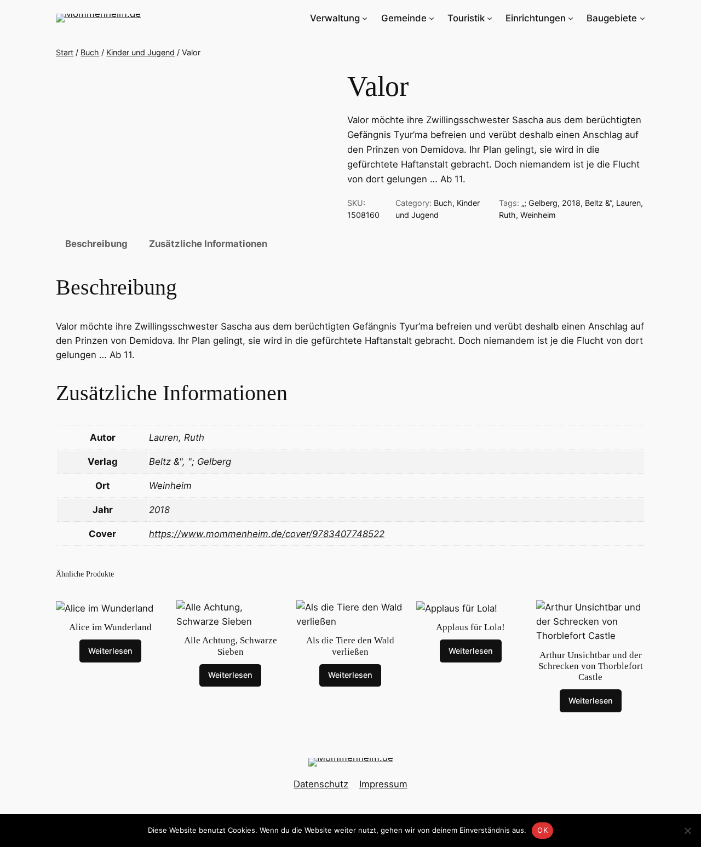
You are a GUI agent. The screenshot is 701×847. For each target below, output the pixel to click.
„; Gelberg (539, 203)
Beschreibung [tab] (96, 243)
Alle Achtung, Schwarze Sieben (230, 645)
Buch (90, 52)
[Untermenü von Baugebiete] (642, 18)
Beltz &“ (598, 203)
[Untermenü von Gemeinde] (431, 18)
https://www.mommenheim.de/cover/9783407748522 (266, 533)
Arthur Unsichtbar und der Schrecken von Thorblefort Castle (590, 666)
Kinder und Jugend (140, 52)
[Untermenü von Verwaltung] (364, 18)
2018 (571, 203)
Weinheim (538, 215)
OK (542, 830)
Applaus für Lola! (470, 627)
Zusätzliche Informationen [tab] (208, 243)
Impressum (383, 784)
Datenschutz (321, 784)
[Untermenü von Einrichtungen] (570, 18)
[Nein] (687, 830)
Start (64, 52)
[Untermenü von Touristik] (489, 18)
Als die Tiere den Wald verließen (350, 645)
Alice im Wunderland (110, 627)
